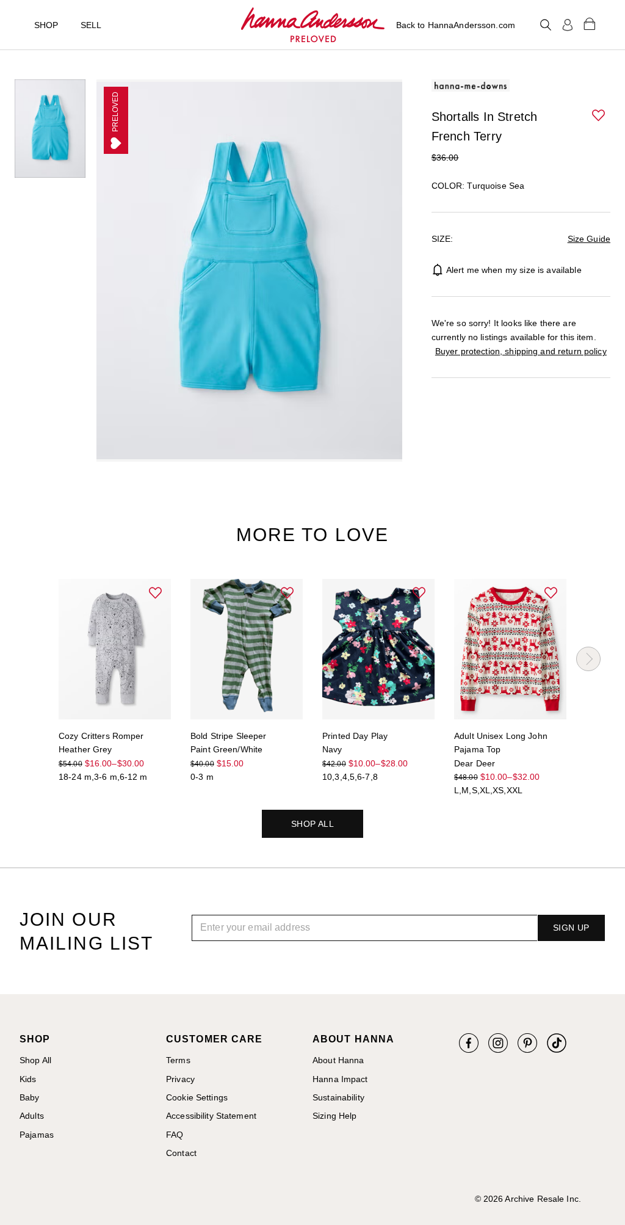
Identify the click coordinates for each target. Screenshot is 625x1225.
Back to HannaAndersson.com (455, 25)
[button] (599, 116)
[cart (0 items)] (590, 23)
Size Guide (589, 239)
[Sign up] (568, 25)
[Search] (546, 25)
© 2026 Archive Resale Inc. (528, 1199)
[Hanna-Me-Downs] (313, 25)
